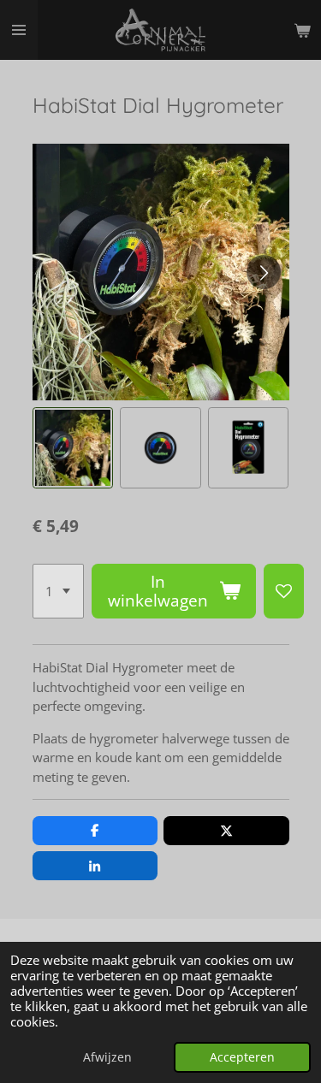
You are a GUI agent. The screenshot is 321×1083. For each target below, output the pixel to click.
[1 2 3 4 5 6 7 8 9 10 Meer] (58, 591)
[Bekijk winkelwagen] (302, 30)
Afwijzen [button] (107, 1057)
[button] (73, 447)
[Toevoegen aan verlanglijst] (284, 591)
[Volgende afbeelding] (264, 272)
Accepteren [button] (242, 1057)
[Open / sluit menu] (19, 30)
